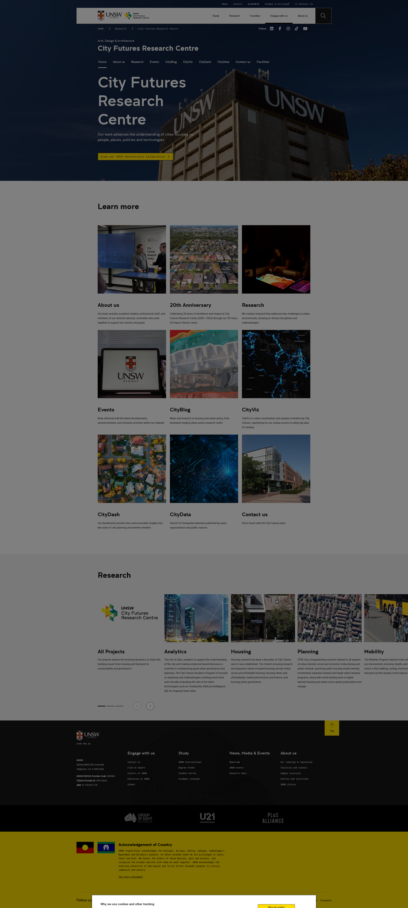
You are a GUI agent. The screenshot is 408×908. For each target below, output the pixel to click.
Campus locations (290, 773)
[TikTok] (296, 28)
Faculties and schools (293, 767)
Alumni (131, 784)
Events (154, 61)
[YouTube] (305, 28)
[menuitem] (216, 16)
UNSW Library (288, 784)
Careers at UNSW (137, 773)
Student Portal (187, 773)
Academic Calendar (189, 778)
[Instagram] (288, 28)
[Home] (110, 16)
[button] (135, 156)
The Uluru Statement (131, 876)
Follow (262, 28)
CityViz (188, 61)
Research (120, 28)
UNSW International (189, 762)
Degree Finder (186, 767)
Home (102, 61)
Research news (237, 773)
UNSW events (236, 767)
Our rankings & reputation (296, 762)
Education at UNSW (138, 778)
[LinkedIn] (272, 28)
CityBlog (171, 61)
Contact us (243, 61)
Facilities (263, 61)
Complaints (326, 900)
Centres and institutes (294, 778)
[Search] (323, 16)
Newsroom (234, 762)
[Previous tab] (137, 706)
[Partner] (138, 16)
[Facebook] (280, 28)
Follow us (84, 900)
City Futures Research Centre (148, 48)
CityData (223, 61)
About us (119, 61)
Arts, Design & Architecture (116, 40)
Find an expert (136, 767)
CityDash (205, 61)
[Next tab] (150, 706)
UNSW (100, 28)
